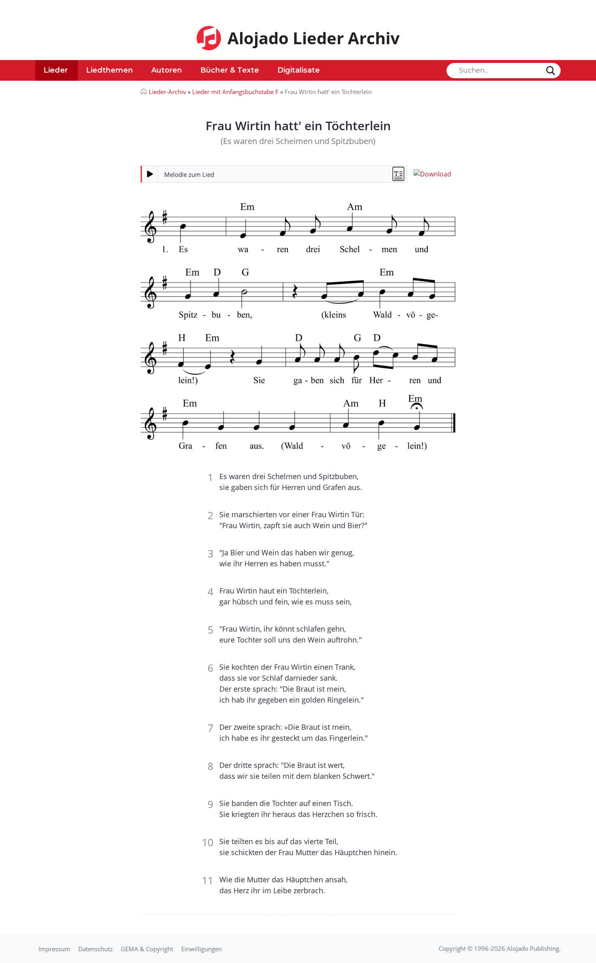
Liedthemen (109, 70)
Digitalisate (298, 70)
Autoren (166, 70)
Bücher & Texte (229, 70)
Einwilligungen (201, 949)
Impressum (54, 949)
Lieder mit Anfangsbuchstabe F (235, 92)
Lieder (55, 70)
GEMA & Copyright (147, 949)
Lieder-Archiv (167, 92)
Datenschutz (95, 949)
